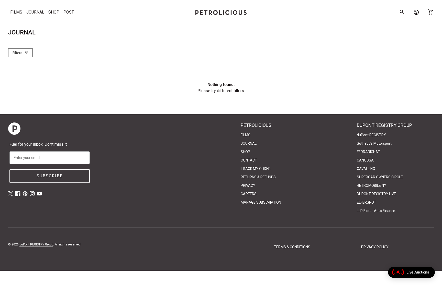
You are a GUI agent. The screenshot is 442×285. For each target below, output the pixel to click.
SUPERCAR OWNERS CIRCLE (380, 177)
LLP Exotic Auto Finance (376, 211)
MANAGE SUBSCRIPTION (261, 202)
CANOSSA (365, 160)
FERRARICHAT (368, 152)
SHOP (53, 12)
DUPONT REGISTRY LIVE (376, 194)
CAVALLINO (366, 169)
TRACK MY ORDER (256, 169)
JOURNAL (35, 12)
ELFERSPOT (366, 202)
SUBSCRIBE (50, 176)
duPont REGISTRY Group (36, 244)
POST (68, 12)
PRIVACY (248, 185)
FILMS (16, 12)
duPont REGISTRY (371, 135)
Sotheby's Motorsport (374, 143)
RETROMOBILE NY (371, 185)
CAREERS (249, 194)
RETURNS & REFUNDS (258, 177)
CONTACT (249, 160)
